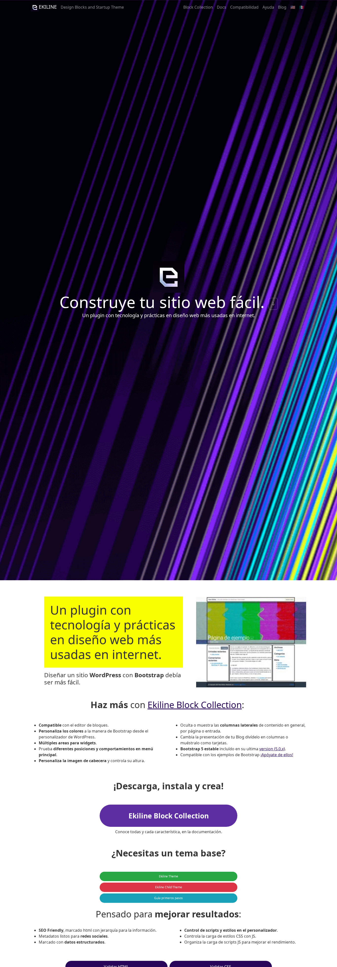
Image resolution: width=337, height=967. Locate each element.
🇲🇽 (301, 7)
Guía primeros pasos (168, 898)
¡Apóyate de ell (274, 754)
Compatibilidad (244, 7)
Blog (282, 7)
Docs (221, 7)
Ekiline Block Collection (195, 705)
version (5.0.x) (272, 749)
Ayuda (268, 7)
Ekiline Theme (168, 876)
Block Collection (198, 7)
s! (291, 754)
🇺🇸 (292, 7)
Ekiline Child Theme (168, 887)
